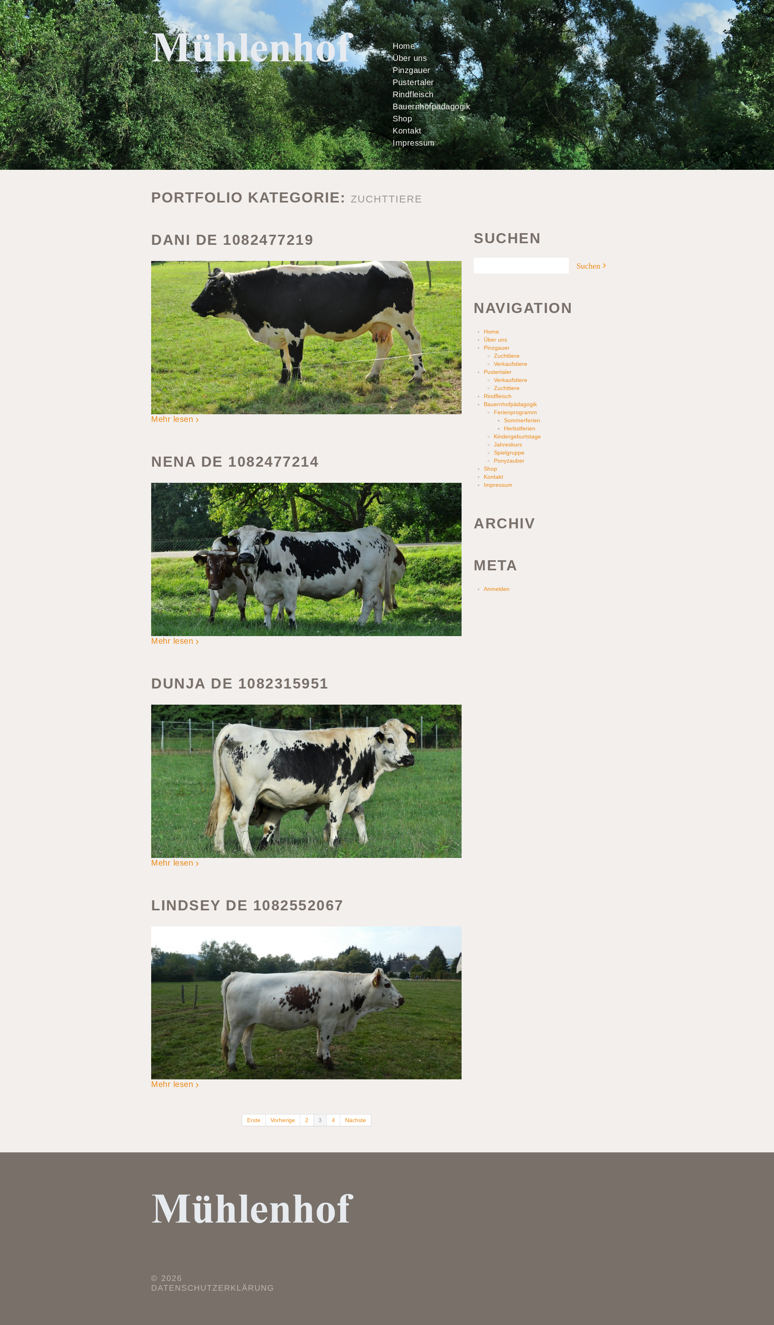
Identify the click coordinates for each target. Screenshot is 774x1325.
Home (404, 46)
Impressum (414, 142)
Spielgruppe (509, 452)
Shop (402, 118)
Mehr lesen (172, 419)
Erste (253, 1120)
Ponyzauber (509, 460)
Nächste (355, 1120)
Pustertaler (413, 82)
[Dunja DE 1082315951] (306, 781)
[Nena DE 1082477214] (306, 559)
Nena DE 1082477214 (235, 461)
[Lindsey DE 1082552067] (306, 1003)
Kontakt (407, 130)
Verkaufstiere (510, 364)
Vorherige (282, 1120)
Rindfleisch (413, 94)
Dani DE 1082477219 (232, 240)
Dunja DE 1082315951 (240, 683)
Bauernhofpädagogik (431, 106)
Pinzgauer (412, 70)
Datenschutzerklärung (213, 1287)
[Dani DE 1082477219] (306, 337)
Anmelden (497, 589)
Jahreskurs (508, 444)
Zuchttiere (507, 356)
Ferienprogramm (515, 412)
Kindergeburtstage (517, 436)
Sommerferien (522, 420)
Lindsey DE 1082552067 (247, 905)
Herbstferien (519, 428)
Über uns (410, 58)
